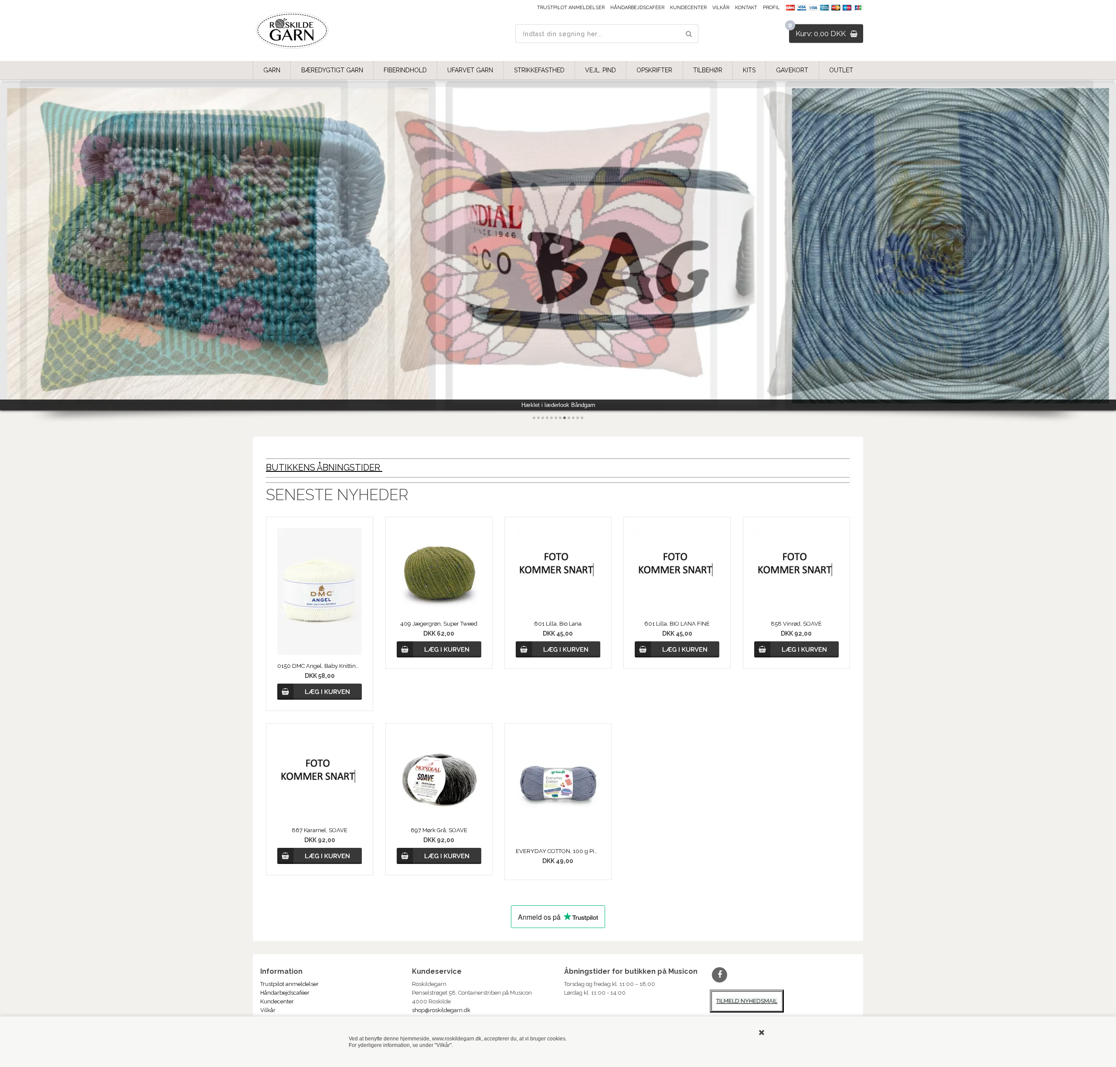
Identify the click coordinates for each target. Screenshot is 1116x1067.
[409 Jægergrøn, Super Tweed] (439, 570)
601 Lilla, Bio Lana (558, 623)
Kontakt (746, 7)
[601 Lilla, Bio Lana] (558, 570)
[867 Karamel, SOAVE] (319, 777)
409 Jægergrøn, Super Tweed (438, 623)
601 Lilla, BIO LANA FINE (677, 623)
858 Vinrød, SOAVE (796, 623)
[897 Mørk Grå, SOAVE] (439, 777)
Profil (771, 7)
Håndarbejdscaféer (637, 7)
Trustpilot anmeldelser (571, 7)
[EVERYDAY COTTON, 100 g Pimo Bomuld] (558, 787)
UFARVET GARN (470, 70)
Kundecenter (688, 7)
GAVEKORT (792, 70)
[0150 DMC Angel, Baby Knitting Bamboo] (319, 591)
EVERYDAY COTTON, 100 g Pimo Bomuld (558, 851)
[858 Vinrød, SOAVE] (796, 570)
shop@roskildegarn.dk (441, 1010)
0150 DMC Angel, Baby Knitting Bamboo (319, 666)
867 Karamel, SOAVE (319, 830)
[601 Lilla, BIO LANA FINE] (677, 570)
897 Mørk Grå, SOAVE (439, 830)
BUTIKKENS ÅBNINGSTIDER (324, 467)
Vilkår (720, 7)
